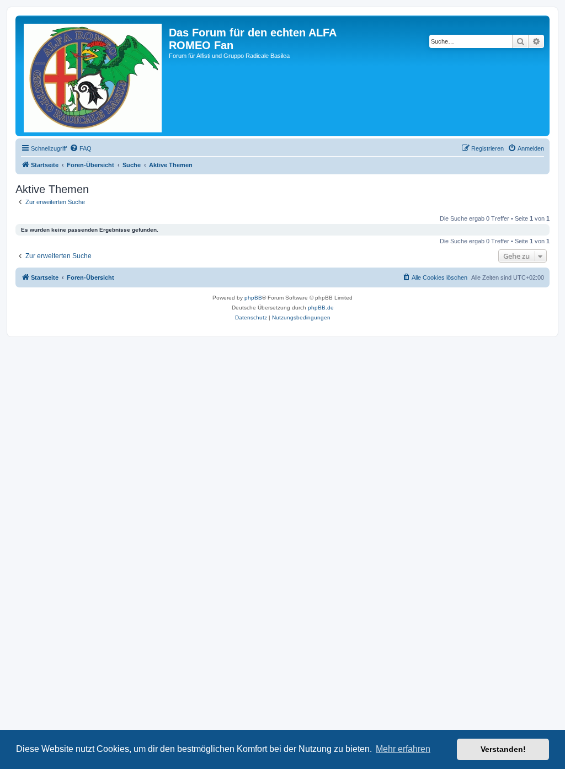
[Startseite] (93, 75)
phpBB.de (321, 308)
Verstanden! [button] (503, 749)
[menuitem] (81, 148)
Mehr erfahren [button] (403, 749)
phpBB (253, 298)
